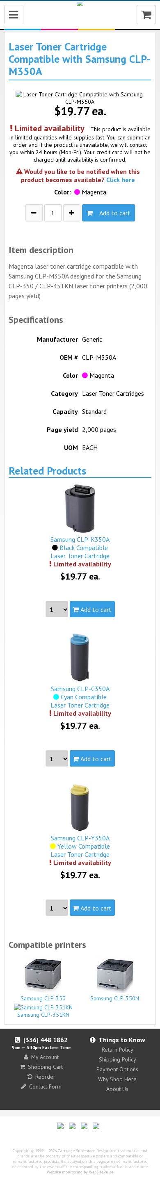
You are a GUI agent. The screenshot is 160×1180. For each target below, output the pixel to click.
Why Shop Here (117, 1079)
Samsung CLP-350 (43, 998)
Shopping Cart (45, 1066)
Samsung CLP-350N (114, 998)
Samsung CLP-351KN (43, 1014)
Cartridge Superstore (76, 1150)
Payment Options (117, 1069)
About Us (117, 1089)
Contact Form (45, 1086)
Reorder (45, 1076)
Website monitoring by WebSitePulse (80, 1172)
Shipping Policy (117, 1059)
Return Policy (117, 1049)
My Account (45, 1057)
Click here (120, 180)
